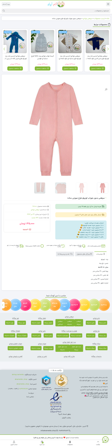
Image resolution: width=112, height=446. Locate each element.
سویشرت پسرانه (76, 335)
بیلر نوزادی (96, 331)
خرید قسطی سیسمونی (100, 397)
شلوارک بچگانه (15, 331)
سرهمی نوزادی (87, 18)
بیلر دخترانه (90, 335)
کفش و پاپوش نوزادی (15, 356)
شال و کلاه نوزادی (69, 356)
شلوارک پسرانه (22, 335)
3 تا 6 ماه (94, 305)
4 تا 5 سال (25, 304)
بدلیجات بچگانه (96, 356)
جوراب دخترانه (36, 348)
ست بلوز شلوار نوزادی (69, 342)
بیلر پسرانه (102, 335)
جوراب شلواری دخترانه (15, 348)
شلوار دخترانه (36, 323)
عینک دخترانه (90, 348)
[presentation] (108, 49)
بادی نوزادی (96, 318)
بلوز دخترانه (9, 323)
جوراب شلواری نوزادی (15, 344)
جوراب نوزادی (42, 344)
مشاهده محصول (96, 68)
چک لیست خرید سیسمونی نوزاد (97, 393)
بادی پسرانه (102, 323)
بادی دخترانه (90, 323)
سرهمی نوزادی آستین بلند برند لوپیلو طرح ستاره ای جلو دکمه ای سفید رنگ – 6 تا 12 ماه (97, 57)
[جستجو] (3, 11)
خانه (107, 18)
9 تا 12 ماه (74, 305)
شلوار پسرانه (48, 323)
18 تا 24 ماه (54, 304)
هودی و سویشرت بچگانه (69, 331)
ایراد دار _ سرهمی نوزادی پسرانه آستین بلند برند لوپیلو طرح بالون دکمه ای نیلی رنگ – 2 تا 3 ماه (15, 57)
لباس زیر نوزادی (42, 356)
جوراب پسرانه (48, 348)
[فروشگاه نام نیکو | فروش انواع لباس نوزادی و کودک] (56, 4)
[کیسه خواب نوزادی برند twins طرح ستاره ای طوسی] (70, 41)
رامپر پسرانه (48, 335)
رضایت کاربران (66, 418)
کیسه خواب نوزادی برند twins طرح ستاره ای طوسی (70, 57)
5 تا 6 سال (15, 304)
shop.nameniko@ (18, 375)
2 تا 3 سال (45, 304)
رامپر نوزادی (42, 331)
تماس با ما (30, 397)
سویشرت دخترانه (62, 335)
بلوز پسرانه (21, 323)
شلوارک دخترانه (9, 335)
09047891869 (23, 389)
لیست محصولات (99, 18)
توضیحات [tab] (99, 254)
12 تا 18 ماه (64, 304)
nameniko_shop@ (21, 379)
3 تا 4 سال (35, 304)
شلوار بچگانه (42, 318)
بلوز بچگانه (15, 318)
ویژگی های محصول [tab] (83, 254)
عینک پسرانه (102, 348)
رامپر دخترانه (36, 335)
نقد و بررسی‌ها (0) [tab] (64, 254)
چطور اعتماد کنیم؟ (64, 414)
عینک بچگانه (96, 344)
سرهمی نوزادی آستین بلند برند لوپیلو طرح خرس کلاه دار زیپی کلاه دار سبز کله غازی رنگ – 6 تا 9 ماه (42, 57)
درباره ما (31, 393)
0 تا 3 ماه (104, 305)
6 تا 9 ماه (84, 305)
